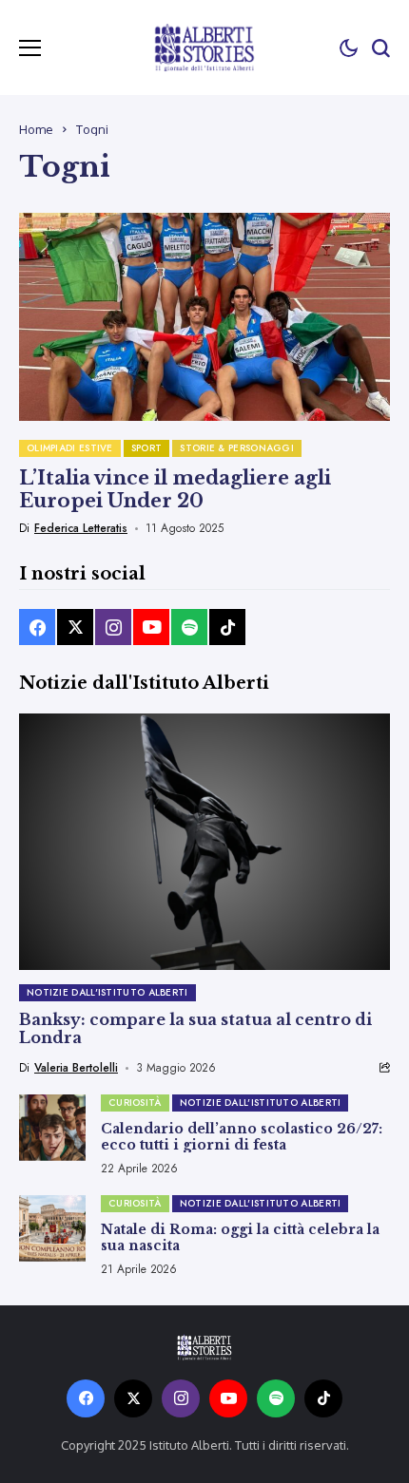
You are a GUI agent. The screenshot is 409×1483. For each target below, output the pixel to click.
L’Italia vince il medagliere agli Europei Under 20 (175, 489)
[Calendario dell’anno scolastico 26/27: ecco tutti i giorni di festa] (52, 1127)
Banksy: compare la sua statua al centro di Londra (195, 1028)
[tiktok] (227, 627)
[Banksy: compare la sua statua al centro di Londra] (204, 841)
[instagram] (113, 627)
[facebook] (37, 627)
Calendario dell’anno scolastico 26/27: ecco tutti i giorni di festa (241, 1136)
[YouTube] (151, 627)
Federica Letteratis (80, 528)
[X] (75, 627)
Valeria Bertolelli (76, 1067)
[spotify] (189, 627)
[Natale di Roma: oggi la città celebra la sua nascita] (52, 1228)
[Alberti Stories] (204, 47)
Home (36, 129)
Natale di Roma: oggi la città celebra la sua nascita (240, 1237)
